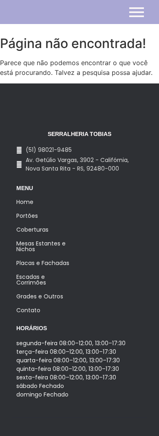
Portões (27, 216)
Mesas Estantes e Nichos (41, 246)
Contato (28, 310)
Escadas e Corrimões (31, 280)
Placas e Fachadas (42, 263)
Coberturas (32, 230)
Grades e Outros (39, 296)
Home (24, 202)
